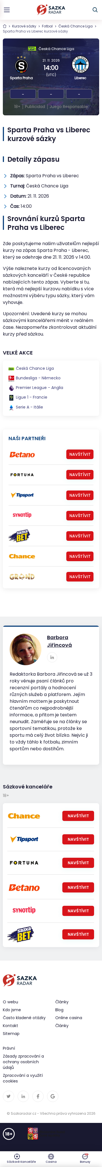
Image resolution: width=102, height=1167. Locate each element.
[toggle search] (95, 10)
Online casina (68, 1018)
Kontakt (10, 1025)
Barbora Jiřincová (59, 641)
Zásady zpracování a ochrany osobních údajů (23, 1061)
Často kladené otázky (24, 1018)
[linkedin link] (52, 657)
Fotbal (47, 26)
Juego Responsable (69, 106)
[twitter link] (8, 1096)
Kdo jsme (12, 1010)
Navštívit (80, 454)
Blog (59, 1010)
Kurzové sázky (24, 26)
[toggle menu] (7, 10)
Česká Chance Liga (75, 26)
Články (62, 1025)
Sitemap (11, 1033)
